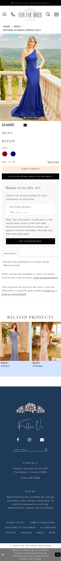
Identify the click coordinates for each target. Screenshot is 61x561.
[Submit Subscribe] (45, 449)
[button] (4, 14)
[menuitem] (4, 14)
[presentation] (24, 341)
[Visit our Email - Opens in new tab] (42, 440)
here (39, 559)
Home (6, 26)
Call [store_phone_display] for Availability (30, 177)
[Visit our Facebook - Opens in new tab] (18, 440)
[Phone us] (13, 14)
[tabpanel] (30, 77)
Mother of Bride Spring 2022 (22, 30)
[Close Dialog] (3, 554)
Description (10, 253)
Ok (57, 554)
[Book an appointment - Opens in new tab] (56, 14)
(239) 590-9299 (30, 478)
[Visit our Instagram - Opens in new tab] (29, 440)
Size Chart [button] (53, 162)
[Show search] (48, 14)
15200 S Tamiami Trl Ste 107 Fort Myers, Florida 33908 (30, 470)
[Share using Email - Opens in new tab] (25, 125)
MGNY (17, 26)
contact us (48, 290)
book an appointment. (46, 277)
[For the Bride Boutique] (30, 14)
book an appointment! (14, 294)
